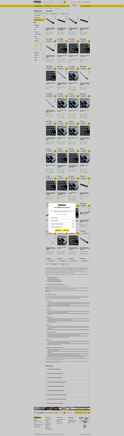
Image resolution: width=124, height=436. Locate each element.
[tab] (62, 218)
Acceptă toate (66, 230)
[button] (54, 217)
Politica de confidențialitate (63, 214)
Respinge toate (58, 230)
